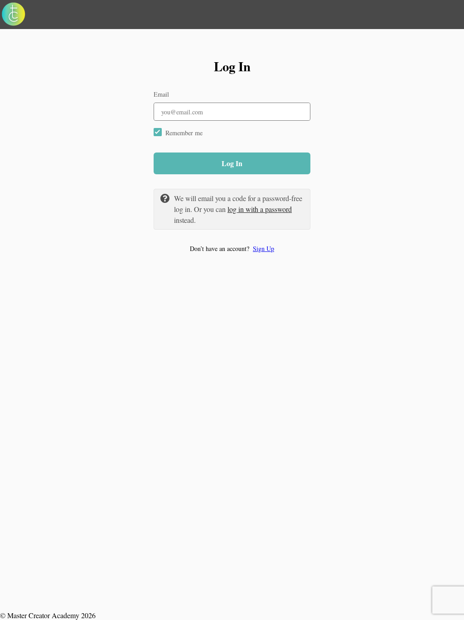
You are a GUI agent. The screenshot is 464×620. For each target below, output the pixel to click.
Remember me (184, 132)
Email (161, 94)
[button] (232, 248)
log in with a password (259, 209)
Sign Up (263, 248)
